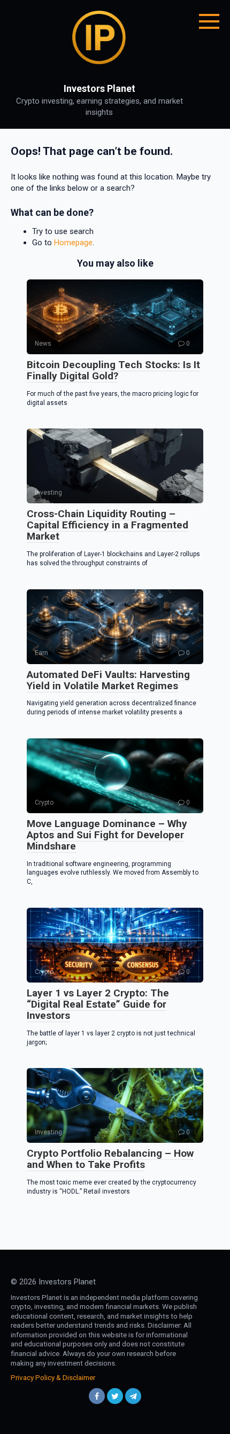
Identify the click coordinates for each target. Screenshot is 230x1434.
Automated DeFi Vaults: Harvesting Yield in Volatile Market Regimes (108, 680)
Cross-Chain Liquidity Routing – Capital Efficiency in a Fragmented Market (107, 525)
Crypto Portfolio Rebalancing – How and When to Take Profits (110, 1159)
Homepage (73, 242)
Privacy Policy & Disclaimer (53, 1377)
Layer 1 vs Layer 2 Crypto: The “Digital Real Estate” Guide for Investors (98, 1004)
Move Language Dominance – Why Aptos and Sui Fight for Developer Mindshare (107, 834)
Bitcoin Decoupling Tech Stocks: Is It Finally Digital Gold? (113, 370)
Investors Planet (99, 88)
